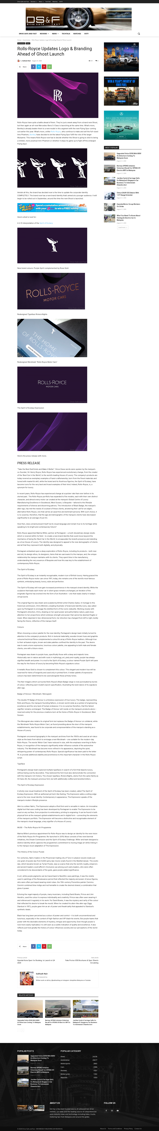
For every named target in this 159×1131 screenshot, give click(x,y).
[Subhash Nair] (18, 61)
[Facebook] (33, 66)
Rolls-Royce (56, 131)
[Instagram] (112, 1110)
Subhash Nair (26, 61)
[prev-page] (18, 1030)
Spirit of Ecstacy (46, 223)
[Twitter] (38, 66)
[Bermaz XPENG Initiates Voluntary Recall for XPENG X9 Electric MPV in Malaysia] (58, 1009)
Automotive (26, 40)
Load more (121, 227)
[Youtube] (117, 1110)
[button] (139, 33)
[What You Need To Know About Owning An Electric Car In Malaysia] (109, 218)
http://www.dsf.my (41, 977)
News (28, 43)
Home (19, 40)
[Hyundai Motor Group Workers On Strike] (109, 207)
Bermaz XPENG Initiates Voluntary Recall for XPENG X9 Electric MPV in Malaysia (57, 1022)
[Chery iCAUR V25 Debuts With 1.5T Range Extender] (109, 196)
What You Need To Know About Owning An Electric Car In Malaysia (128, 218)
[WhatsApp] (49, 66)
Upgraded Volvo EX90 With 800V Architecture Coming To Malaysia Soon (29, 1022)
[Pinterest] (44, 66)
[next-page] (22, 1030)
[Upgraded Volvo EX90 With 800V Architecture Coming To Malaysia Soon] (30, 1009)
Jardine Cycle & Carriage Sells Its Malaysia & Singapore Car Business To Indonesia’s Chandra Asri (85, 1022)
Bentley (33, 134)
